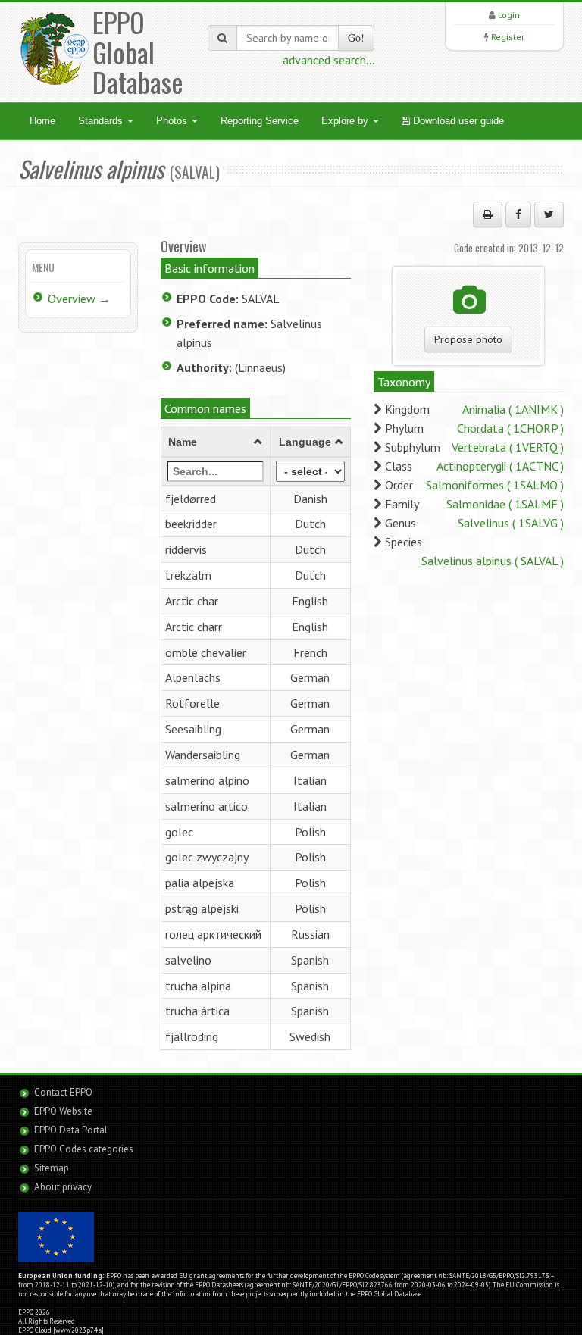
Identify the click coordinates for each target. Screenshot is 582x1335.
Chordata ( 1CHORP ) (510, 428)
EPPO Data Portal (71, 1130)
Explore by (346, 121)
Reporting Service (260, 121)
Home (42, 121)
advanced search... (328, 59)
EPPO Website (63, 1111)
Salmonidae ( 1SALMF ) (505, 503)
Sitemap (51, 1167)
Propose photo (468, 339)
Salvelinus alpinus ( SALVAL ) (492, 560)
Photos (173, 121)
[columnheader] (215, 442)
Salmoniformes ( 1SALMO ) (495, 484)
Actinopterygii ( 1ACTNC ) (500, 466)
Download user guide (457, 121)
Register (507, 36)
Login (509, 14)
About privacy (63, 1186)
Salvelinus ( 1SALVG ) (511, 522)
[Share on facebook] (518, 214)
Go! (356, 37)
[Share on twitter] (549, 214)
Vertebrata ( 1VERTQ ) (508, 447)
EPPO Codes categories (83, 1149)
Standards (102, 121)
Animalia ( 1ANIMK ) (513, 409)
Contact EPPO (63, 1092)
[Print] (487, 214)
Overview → (79, 298)
